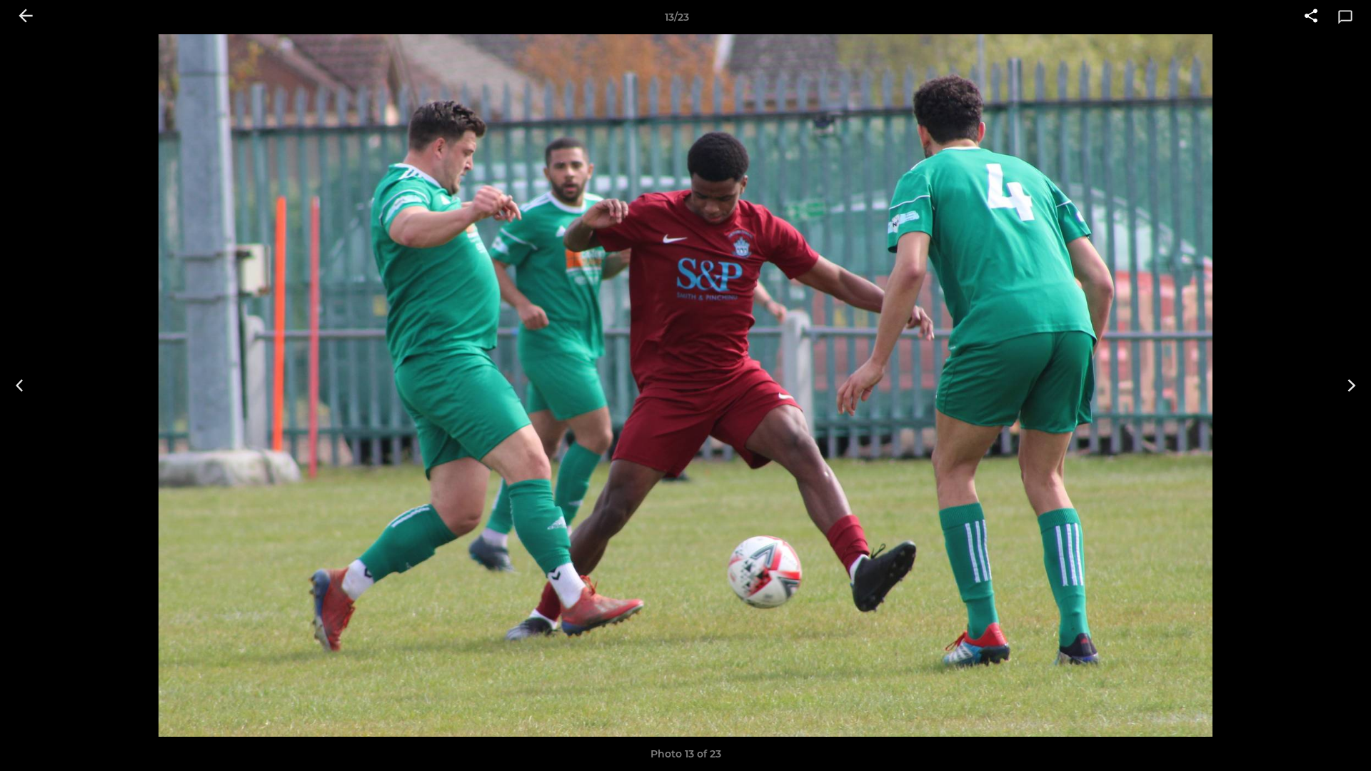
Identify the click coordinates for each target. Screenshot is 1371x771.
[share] (1311, 17)
